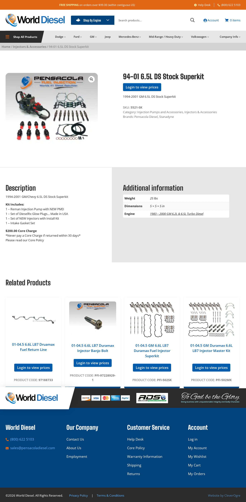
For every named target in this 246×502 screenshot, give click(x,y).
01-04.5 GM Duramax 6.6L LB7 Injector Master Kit (211, 348)
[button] (91, 79)
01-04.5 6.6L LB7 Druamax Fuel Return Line (33, 347)
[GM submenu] (96, 37)
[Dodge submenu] (65, 37)
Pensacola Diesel (146, 117)
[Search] (192, 20)
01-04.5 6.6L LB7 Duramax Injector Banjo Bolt (92, 348)
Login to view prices (142, 87)
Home (6, 47)
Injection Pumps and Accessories (160, 112)
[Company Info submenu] (239, 37)
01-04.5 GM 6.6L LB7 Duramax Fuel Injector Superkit (152, 350)
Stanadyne (166, 117)
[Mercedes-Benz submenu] (140, 37)
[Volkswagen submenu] (208, 37)
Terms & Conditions (110, 495)
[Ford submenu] (81, 37)
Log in (193, 439)
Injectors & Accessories (29, 47)
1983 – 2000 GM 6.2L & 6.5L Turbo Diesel (176, 214)
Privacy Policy (78, 495)
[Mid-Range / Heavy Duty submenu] (182, 37)
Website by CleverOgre (224, 495)
